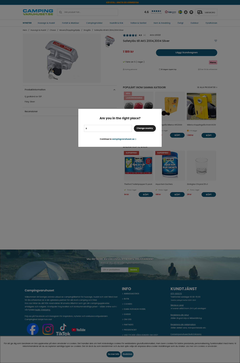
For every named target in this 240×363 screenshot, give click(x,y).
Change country (145, 128)
